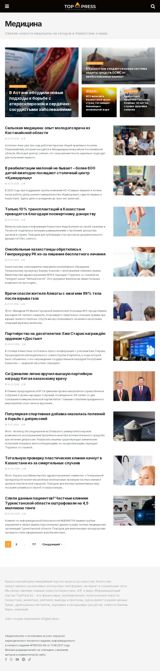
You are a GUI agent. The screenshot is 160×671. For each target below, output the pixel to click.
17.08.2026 (17, 117)
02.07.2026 (13, 384)
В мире (91, 91)
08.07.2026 (13, 344)
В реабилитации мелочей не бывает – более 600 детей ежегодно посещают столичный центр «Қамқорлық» (50, 173)
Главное (131, 91)
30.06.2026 (13, 468)
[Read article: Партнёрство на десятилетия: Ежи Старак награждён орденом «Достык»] (134, 346)
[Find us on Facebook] (6, 659)
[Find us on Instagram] (11, 659)
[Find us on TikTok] (29, 659)
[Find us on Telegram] (23, 659)
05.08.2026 (94, 84)
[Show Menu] (7, 6)
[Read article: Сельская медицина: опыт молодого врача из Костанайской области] (134, 140)
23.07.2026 (13, 138)
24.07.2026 (94, 117)
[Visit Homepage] (80, 6)
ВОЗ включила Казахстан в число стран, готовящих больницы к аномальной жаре (98, 103)
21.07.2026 (13, 260)
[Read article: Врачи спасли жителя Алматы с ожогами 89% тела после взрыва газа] (134, 306)
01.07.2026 (13, 424)
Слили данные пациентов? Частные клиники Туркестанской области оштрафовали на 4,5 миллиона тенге (47, 503)
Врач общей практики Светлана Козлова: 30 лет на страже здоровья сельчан (137, 103)
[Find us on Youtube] (17, 659)
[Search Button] (153, 6)
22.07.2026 (13, 220)
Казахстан (17, 86)
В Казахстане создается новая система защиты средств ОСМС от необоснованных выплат (116, 72)
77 (34, 544)
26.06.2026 (13, 513)
